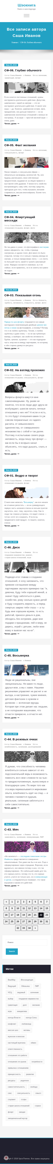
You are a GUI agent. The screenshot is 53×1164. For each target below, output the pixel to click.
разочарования (34, 747)
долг (25, 1005)
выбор (10, 999)
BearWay (11, 980)
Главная (15, 43)
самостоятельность (16, 1087)
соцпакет (12, 1099)
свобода (33, 1087)
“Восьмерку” (28, 502)
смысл (38, 1093)
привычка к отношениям (18, 1068)
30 (41, 921)
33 (23, 928)
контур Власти (14, 1018)
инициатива (22, 1011)
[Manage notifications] (6, 1158)
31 (47, 921)
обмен (33, 1043)
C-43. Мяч (11, 829)
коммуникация (33, 837)
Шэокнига (26, 5)
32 (18, 928)
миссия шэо (13, 1030)
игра (10, 1011)
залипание (22, 747)
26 (18, 921)
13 (35, 908)
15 (47, 908)
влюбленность (11, 747)
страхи (38, 1106)
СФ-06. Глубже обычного (31, 43)
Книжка (28, 75)
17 (12, 915)
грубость (8, 303)
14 (41, 908)
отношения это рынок (14, 228)
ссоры (23, 1099)
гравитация (9, 78)
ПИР (42, 837)
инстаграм (44, 247)
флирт (18, 78)
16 (6, 915)
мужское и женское (16, 1036)
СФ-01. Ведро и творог (21, 475)
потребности (37, 1062)
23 (47, 915)
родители (25, 1081)
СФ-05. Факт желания (20, 145)
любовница (26, 1024)
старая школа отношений (15, 558)
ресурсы (11, 1081)
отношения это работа (17, 1055)
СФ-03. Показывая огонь (22, 295)
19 (23, 915)
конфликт (12, 1024)
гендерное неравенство (15, 555)
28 (29, 921)
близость (42, 300)
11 (23, 908)
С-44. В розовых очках (21, 739)
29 (35, 921)
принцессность (14, 1074)
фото (33, 228)
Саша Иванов (15, 75)
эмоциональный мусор (17, 1118)
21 (35, 915)
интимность (18, 303)
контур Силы (31, 1018)
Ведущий (12, 986)
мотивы (27, 1030)
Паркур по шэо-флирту (14, 322)
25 (12, 921)
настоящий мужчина (16, 1043)
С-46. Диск (12, 547)
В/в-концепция (27, 980)
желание (36, 1005)
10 (18, 908)
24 (6, 921)
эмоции (22, 1112)
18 (18, 915)
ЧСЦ (10, 992)
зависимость (10, 837)
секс (10, 1093)
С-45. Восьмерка (16, 655)
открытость (29, 303)
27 (23, 921)
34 (29, 928)
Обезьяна (25, 986)
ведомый (21, 992)
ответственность (15, 1049)
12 (29, 908)
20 (29, 915)
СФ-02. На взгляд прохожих (24, 370)
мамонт (29, 555)
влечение (43, 75)
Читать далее (10, 124)
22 (41, 915)
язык (29, 558)
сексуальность (11, 153)
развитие (30, 1074)
